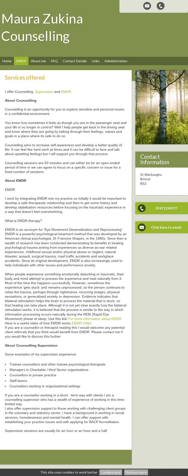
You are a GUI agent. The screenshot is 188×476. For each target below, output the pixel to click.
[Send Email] (147, 6)
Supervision (44, 92)
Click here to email (166, 227)
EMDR (66, 92)
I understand (111, 472)
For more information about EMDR (94, 319)
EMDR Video (82, 323)
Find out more (136, 472)
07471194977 (166, 208)
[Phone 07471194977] (160, 6)
